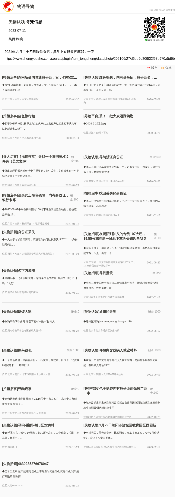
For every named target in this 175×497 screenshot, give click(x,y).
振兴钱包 (25, 350)
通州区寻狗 (107, 311)
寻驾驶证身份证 (111, 157)
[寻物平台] (91, 116)
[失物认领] (91, 77)
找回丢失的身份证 (113, 193)
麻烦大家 (25, 311)
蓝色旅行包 (26, 116)
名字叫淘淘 (26, 270)
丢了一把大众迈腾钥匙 (116, 116)
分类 (168, 68)
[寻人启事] (10, 156)
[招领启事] (10, 77)
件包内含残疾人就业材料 (119, 350)
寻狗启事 (25, 389)
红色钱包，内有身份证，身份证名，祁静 (130, 77)
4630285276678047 (33, 464)
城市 (154, 68)
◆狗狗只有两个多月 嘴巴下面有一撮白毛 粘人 (28, 321)
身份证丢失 (27, 232)
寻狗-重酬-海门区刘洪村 (36, 425)
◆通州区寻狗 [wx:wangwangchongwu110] (107, 321)
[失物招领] (10, 232)
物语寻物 (25, 6)
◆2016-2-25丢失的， (95, 123)
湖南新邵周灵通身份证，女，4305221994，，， (55, 77)
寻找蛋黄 (106, 273)
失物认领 (17, 21)
